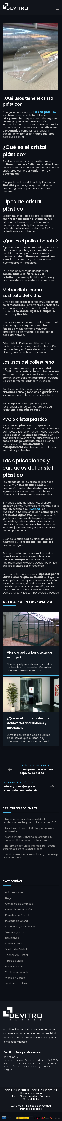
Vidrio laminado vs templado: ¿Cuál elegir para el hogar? (30, 856)
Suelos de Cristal (16, 949)
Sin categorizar (14, 932)
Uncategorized (14, 966)
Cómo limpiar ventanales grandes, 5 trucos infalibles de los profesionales (27, 838)
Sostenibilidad (14, 943)
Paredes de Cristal (17, 915)
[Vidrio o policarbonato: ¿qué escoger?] (31, 628)
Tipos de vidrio (14, 960)
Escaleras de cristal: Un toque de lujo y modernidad (28, 829)
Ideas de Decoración (18, 909)
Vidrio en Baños (15, 977)
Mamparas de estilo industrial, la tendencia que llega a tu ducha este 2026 (29, 820)
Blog (8, 898)
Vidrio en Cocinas (16, 983)
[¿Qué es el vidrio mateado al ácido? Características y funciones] (31, 694)
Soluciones (12, 938)
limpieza (34, 509)
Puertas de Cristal (16, 921)
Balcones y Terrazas (18, 892)
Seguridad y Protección (20, 926)
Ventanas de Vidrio (17, 972)
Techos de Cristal (16, 955)
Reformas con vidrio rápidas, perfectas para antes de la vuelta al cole (29, 847)
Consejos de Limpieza (19, 904)
